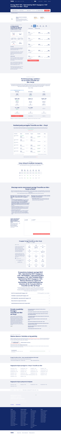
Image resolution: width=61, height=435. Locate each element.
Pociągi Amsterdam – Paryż (34, 371)
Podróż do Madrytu (43, 417)
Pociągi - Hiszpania (13, 418)
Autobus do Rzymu (23, 415)
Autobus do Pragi (23, 418)
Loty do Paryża (33, 415)
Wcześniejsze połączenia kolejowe (19, 154)
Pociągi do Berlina (13, 416)
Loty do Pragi (32, 417)
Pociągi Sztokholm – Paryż (44, 371)
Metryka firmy (19, 432)
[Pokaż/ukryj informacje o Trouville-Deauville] (49, 351)
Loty (31, 409)
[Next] (49, 26)
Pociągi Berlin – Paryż (33, 368)
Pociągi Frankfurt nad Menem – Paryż (25, 374)
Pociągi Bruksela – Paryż (44, 384)
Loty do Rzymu (33, 414)
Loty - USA (32, 423)
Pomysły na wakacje (43, 414)
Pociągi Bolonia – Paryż (13, 376)
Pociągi (16, 1)
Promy (23, 1)
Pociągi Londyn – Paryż (13, 368)
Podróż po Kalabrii (43, 416)
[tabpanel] (37, 229)
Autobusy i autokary (23, 409)
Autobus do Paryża (23, 416)
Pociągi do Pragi (13, 417)
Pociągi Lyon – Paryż (23, 376)
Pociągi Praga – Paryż (23, 371)
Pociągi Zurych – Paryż (13, 374)
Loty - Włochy (32, 424)
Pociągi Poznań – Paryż (44, 374)
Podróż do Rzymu (43, 418)
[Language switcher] (35, 1)
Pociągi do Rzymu (13, 414)
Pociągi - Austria (13, 425)
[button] (29, 10)
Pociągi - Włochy (13, 423)
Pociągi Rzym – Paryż (43, 368)
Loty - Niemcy (32, 419)
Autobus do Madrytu (23, 414)
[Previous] (19, 170)
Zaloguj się (49, 1)
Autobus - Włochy (23, 423)
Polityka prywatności (32, 432)
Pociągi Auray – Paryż (13, 384)
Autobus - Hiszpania (23, 410)
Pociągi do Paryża (13, 415)
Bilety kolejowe (13, 410)
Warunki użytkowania (25, 432)
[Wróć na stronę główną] (12, 1)
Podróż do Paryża (43, 419)
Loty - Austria (32, 426)
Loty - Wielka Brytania (34, 425)
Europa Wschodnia (43, 415)
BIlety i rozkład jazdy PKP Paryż (35, 360)
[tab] (30, 28)
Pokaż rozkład (13, 44)
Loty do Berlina (33, 416)
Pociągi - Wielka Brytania (14, 424)
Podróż (42, 409)
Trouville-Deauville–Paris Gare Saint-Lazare (34, 338)
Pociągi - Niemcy (13, 419)
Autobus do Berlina (23, 417)
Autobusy (18, 1)
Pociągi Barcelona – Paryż (33, 384)
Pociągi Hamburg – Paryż (33, 374)
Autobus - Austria (23, 425)
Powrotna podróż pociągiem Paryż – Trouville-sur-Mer (18, 360)
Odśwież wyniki (30, 130)
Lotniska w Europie (33, 410)
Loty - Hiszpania (33, 418)
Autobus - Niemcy (23, 419)
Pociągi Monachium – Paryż (14, 371)
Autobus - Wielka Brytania (24, 424)
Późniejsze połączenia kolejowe (42, 154)
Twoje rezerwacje (40, 1)
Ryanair (32, 427)
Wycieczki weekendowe (44, 410)
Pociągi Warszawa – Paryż (23, 368)
